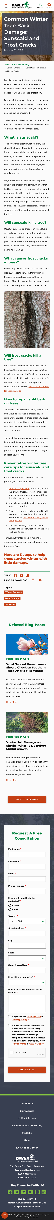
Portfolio (27, 1133)
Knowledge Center (27, 1147)
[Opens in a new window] (14, 575)
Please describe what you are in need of (25, 991)
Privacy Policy (19, 1019)
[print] (31, 580)
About (27, 1140)
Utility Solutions (27, 1118)
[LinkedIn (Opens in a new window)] (44, 1191)
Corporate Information (27, 1206)
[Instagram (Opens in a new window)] (30, 1191)
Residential (27, 1103)
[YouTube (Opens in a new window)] (37, 1191)
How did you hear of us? (21, 977)
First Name (14, 849)
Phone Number (17, 885)
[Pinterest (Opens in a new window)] (23, 1191)
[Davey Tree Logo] (27, 1158)
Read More (11, 702)
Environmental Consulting (27, 1125)
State (11, 952)
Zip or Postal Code (18, 965)
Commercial (27, 1111)
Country (13, 916)
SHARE (7, 575)
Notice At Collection (19, 1202)
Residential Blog (21, 64)
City (11, 940)
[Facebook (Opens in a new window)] (10, 1191)
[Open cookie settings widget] (4, 1215)
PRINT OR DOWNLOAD (16, 580)
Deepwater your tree (19, 488)
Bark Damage (12, 598)
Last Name (14, 861)
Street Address (17, 928)
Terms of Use (34, 1016)
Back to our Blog (27, 799)
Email (12, 873)
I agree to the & (27, 1018)
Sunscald (10, 604)
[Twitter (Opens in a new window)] (16, 1191)
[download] (39, 580)
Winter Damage (13, 592)
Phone (15, 905)
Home (7, 64)
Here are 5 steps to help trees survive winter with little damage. (25, 559)
